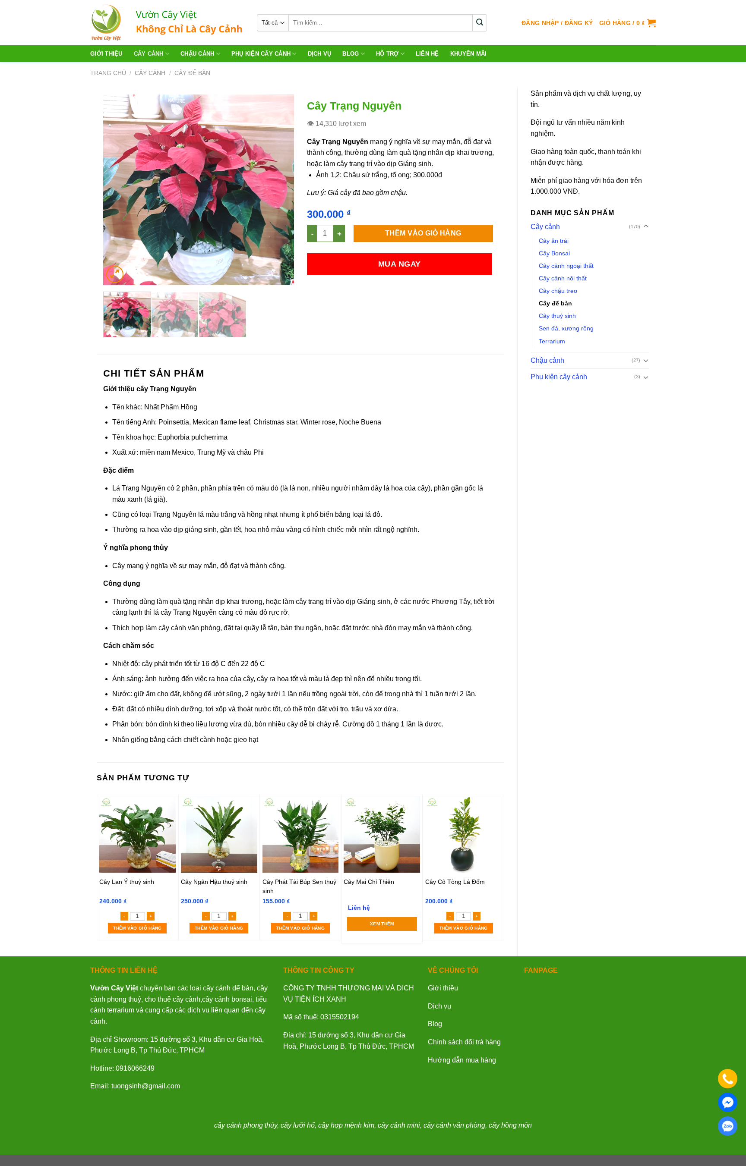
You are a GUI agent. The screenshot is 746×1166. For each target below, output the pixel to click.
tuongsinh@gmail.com (145, 1086)
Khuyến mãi (468, 53)
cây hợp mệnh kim (346, 1125)
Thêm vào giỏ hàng (423, 233)
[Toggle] (645, 226)
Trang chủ (108, 72)
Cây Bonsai (554, 253)
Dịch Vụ (320, 53)
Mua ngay (399, 264)
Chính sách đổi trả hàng (464, 1042)
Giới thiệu (106, 53)
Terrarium (552, 341)
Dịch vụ (439, 1006)
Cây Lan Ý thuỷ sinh (126, 881)
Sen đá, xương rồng (566, 328)
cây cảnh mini (399, 1125)
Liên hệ (427, 53)
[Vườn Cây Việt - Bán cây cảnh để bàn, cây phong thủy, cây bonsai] (167, 23)
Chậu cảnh (197, 53)
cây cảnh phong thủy (245, 1125)
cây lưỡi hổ (298, 1125)
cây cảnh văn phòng (454, 1125)
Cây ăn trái (554, 240)
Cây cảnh (149, 53)
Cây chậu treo (558, 290)
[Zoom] (114, 274)
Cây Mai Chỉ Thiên (369, 881)
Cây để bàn (192, 72)
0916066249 (135, 1068)
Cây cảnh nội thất (563, 278)
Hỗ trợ (387, 53)
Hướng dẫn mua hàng (462, 1060)
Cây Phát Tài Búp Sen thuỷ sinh (299, 886)
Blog (350, 53)
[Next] (279, 190)
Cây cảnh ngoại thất (566, 265)
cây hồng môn (510, 1125)
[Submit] (480, 22)
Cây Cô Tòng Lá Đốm (455, 881)
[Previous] (118, 190)
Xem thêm (382, 923)
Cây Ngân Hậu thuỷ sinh (214, 881)
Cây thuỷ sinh (557, 315)
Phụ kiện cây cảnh (261, 53)
